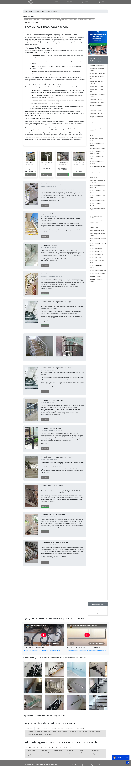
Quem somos (85, 2)
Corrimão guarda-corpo (96, 254)
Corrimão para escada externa (31, 22)
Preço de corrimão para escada (31, 19)
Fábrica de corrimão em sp (97, 65)
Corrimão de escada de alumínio (96, 217)
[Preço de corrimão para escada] (30, 156)
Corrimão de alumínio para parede (97, 191)
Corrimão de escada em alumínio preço (96, 226)
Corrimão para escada (96, 257)
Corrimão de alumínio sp (96, 213)
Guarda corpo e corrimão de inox (69, 19)
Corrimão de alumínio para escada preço (97, 186)
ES (34, 747)
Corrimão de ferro (95, 608)
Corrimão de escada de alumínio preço (96, 222)
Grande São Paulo (70, 728)
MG (30, 747)
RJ (26, 747)
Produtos (69, 2)
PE (53, 747)
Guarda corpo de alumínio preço (97, 77)
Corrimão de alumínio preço (97, 200)
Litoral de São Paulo (81, 728)
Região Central (29, 728)
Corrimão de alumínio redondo (96, 204)
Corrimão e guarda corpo (97, 230)
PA (74, 747)
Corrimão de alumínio (96, 126)
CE (60, 747)
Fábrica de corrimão (95, 276)
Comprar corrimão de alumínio (96, 106)
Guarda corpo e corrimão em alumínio (98, 95)
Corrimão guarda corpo (96, 251)
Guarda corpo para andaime (97, 102)
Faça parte (101, 2)
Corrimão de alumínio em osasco (97, 157)
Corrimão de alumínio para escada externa (97, 181)
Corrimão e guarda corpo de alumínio (98, 234)
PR (41, 747)
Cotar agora (30, 175)
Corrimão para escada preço (98, 270)
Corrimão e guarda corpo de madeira (98, 244)
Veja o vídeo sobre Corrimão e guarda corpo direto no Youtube (42, 650)
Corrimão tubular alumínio (97, 273)
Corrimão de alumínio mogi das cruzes (50, 19)
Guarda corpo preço (95, 110)
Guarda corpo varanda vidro (97, 113)
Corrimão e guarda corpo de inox (98, 239)
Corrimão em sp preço (96, 248)
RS (49, 747)
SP (37, 747)
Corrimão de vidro (95, 611)
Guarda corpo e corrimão (97, 86)
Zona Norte (38, 728)
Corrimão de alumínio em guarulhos (97, 144)
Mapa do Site (94, 765)
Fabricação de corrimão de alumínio (97, 69)
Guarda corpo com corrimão (97, 73)
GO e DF (65, 747)
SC (45, 747)
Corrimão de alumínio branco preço (98, 134)
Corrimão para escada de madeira (97, 261)
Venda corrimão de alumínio (97, 148)
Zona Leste (60, 728)
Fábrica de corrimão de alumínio (86, 19)
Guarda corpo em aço (96, 99)
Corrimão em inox (95, 614)
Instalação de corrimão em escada (97, 122)
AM (70, 747)
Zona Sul (54, 728)
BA (56, 747)
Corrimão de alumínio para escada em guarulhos (97, 172)
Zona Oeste (46, 728)
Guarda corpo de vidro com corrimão (97, 82)
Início (72, 765)
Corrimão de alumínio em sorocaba (97, 162)
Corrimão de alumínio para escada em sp (97, 176)
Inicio (56, 2)
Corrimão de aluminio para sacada (97, 196)
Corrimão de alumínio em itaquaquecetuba (97, 152)
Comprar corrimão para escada (96, 117)
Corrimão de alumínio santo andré (97, 209)
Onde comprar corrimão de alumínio (97, 130)
